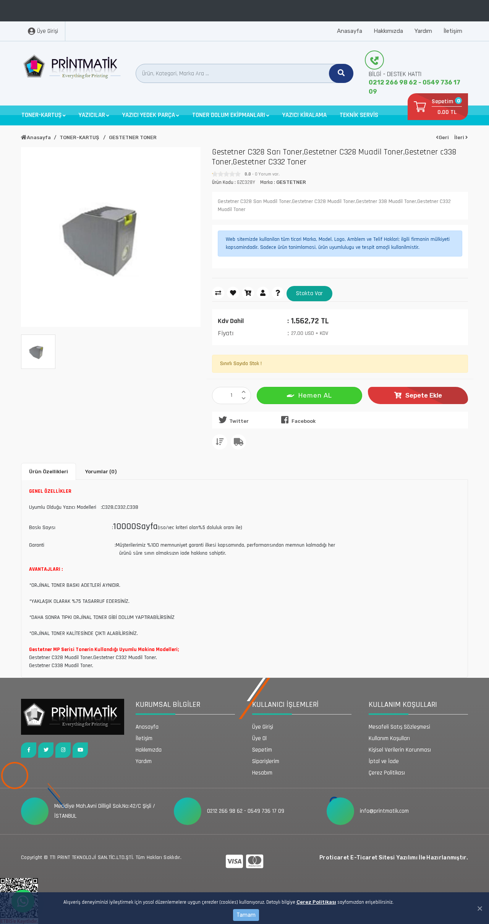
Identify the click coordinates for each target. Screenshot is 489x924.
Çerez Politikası (316, 902)
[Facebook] (28, 750)
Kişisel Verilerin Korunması (400, 749)
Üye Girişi (262, 727)
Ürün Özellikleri (48, 471)
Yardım (423, 31)
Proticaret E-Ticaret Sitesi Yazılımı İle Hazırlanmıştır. (393, 857)
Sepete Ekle (423, 395)
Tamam (246, 915)
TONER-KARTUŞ (80, 137)
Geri (444, 137)
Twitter (239, 421)
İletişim (453, 31)
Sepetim (262, 749)
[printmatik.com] (72, 68)
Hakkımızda (388, 31)
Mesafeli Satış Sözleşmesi (399, 727)
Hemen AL (315, 395)
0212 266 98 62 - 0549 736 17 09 (414, 87)
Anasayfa (349, 31)
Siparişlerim (265, 761)
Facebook (303, 421)
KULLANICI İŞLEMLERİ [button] (285, 705)
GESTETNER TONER (133, 137)
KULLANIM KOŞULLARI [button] (403, 705)
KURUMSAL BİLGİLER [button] (168, 705)
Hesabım (262, 772)
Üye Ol (259, 738)
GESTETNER (291, 182)
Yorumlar (101, 471)
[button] (43, 115)
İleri (459, 137)
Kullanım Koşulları (389, 738)
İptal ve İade (384, 761)
